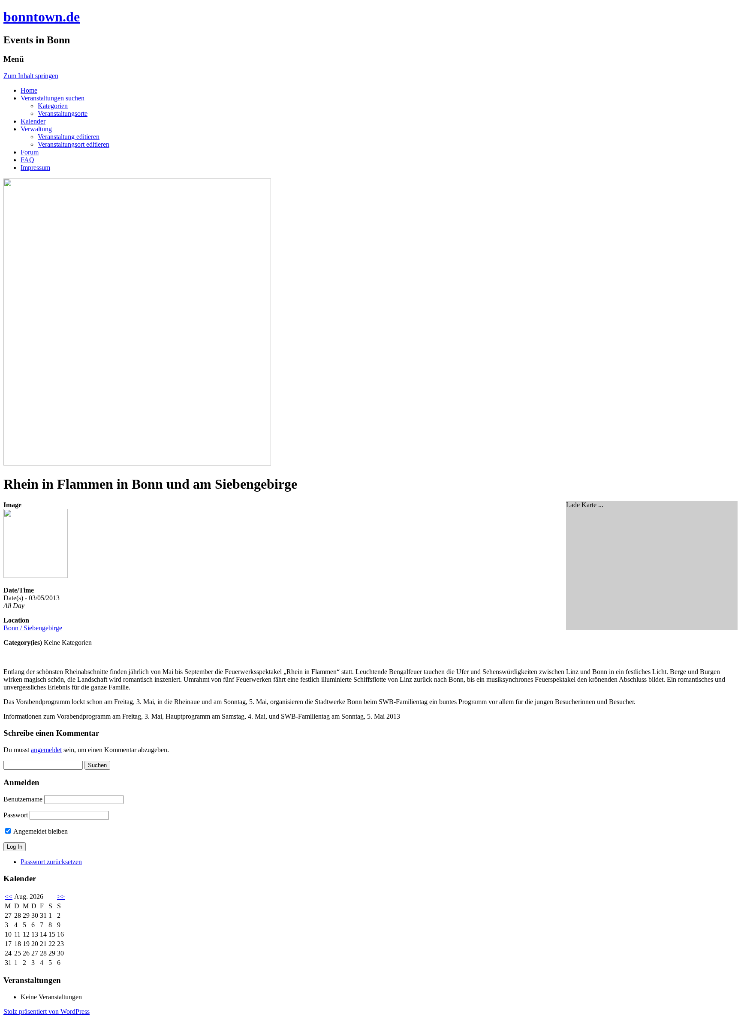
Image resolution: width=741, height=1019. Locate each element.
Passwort (15, 815)
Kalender (33, 121)
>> (61, 896)
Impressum (35, 167)
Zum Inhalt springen (30, 75)
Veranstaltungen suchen (52, 98)
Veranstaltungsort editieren (73, 144)
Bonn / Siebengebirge (32, 628)
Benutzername (22, 799)
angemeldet (46, 749)
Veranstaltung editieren (68, 136)
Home (29, 90)
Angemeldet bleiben (40, 831)
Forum (30, 152)
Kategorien (53, 105)
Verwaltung (36, 129)
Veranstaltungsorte (62, 113)
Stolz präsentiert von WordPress (46, 1011)
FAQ (27, 159)
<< (8, 896)
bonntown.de (41, 16)
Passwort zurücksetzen (51, 861)
